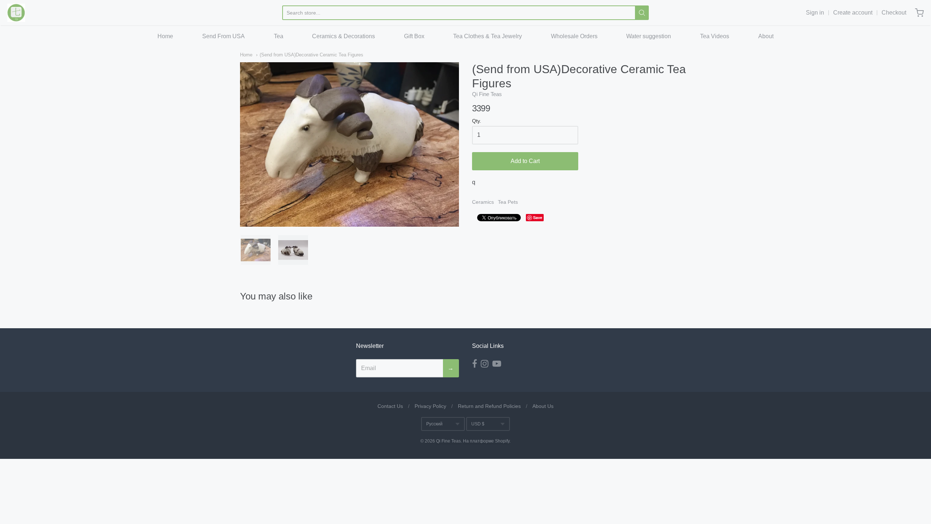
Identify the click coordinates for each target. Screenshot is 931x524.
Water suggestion (648, 36)
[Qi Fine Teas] (16, 13)
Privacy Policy (430, 406)
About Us (543, 406)
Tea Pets (508, 202)
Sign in (815, 12)
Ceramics (483, 202)
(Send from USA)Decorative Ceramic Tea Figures (311, 54)
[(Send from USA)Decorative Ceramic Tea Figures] (255, 250)
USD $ (477, 423)
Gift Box (414, 36)
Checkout (894, 12)
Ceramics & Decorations (343, 36)
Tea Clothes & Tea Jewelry (487, 36)
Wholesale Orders (574, 36)
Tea (278, 36)
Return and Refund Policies (489, 406)
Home (165, 36)
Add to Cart (525, 161)
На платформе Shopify (486, 441)
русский (434, 423)
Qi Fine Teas (487, 94)
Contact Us (390, 406)
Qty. (476, 121)
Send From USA (223, 36)
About (766, 36)
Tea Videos (714, 36)
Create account (852, 12)
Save (537, 217)
